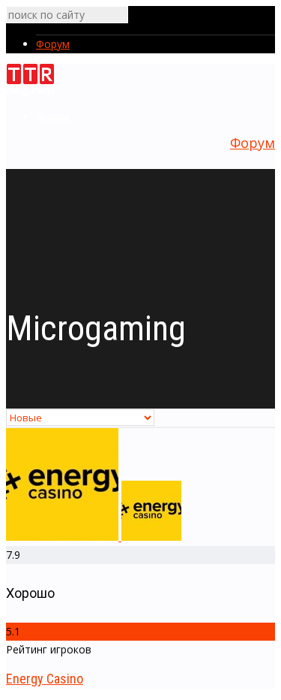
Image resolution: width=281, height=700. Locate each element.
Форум (53, 44)
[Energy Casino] (93, 537)
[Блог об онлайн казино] (30, 93)
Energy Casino (44, 678)
